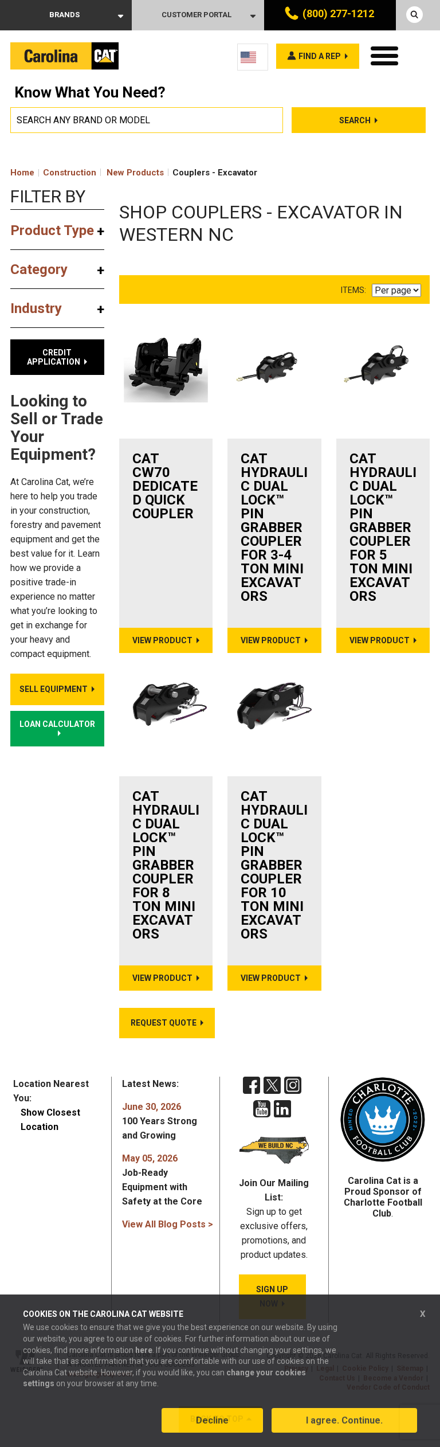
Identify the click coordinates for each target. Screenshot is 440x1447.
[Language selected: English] (252, 57)
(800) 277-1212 (338, 13)
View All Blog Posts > (167, 1224)
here (143, 1350)
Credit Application (53, 357)
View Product (162, 640)
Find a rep (319, 56)
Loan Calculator (57, 724)
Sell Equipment (53, 689)
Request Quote (164, 1022)
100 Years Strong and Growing (159, 1121)
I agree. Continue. (344, 1420)
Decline (212, 1420)
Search (355, 120)
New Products (135, 172)
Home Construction (53, 172)
